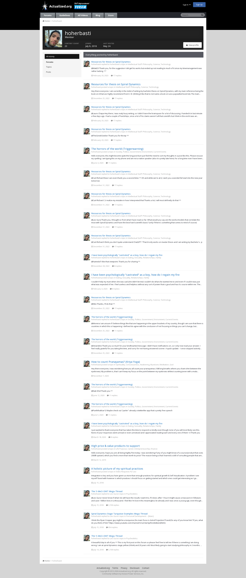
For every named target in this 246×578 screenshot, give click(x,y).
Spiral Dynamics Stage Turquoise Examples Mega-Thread (119, 513)
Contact (145, 568)
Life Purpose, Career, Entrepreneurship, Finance (136, 448)
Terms (115, 568)
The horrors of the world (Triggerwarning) (117, 148)
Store (111, 15)
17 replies (117, 75)
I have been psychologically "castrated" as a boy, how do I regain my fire (126, 255)
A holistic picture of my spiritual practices (117, 468)
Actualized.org (103, 568)
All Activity (50, 56)
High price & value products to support (115, 445)
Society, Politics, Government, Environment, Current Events (141, 151)
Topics (49, 67)
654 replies (113, 527)
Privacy (124, 568)
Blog (98, 15)
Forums (48, 15)
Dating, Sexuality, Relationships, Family (144, 257)
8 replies (118, 266)
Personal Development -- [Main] (140, 516)
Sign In (186, 4)
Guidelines (64, 15)
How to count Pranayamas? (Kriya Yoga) (115, 361)
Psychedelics (132, 494)
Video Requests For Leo (126, 471)
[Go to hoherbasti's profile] (87, 64)
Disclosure (135, 568)
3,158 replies (113, 505)
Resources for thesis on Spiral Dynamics (111, 61)
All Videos (83, 15)
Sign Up (199, 4)
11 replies (112, 163)
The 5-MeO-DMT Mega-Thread (106, 491)
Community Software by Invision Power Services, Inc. (123, 574)
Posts (48, 72)
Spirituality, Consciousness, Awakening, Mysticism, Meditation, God (144, 364)
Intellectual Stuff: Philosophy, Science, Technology (149, 64)
